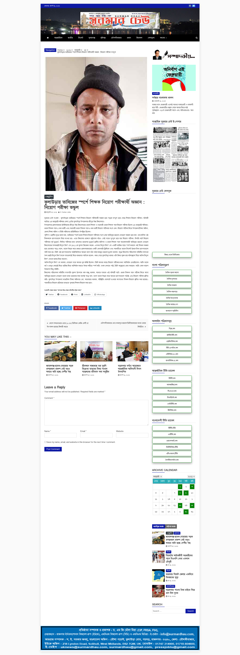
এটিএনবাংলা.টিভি (172, 453)
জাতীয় (70, 38)
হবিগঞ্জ (103, 38)
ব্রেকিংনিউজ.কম (172, 341)
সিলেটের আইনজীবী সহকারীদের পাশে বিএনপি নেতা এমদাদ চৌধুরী (179, 558)
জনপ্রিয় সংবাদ (159, 526)
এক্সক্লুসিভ (49, 196)
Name (47, 431)
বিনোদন (139, 38)
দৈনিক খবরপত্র (172, 291)
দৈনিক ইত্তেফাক (172, 298)
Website (120, 431)
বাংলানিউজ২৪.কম (172, 360)
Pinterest (81, 308)
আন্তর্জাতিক (58, 38)
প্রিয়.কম (172, 328)
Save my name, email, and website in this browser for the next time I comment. (81, 442)
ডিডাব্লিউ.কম (172, 397)
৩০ (186, 512)
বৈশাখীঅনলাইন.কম (171, 459)
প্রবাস (129, 38)
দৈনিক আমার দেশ (172, 304)
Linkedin (96, 308)
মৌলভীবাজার (116, 38)
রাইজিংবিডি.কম (172, 335)
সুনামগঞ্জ (92, 38)
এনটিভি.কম (172, 434)
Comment (49, 398)
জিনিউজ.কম (172, 410)
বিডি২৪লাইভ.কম (172, 347)
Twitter (193, 6)
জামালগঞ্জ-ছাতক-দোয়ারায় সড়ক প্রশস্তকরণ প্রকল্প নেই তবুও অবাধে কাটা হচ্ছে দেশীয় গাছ (59, 368)
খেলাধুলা (151, 38)
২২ (180, 505)
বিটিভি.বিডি (172, 428)
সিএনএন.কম (172, 391)
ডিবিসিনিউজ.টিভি (172, 447)
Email (83, 431)
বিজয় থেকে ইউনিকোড (172, 254)
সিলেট (80, 38)
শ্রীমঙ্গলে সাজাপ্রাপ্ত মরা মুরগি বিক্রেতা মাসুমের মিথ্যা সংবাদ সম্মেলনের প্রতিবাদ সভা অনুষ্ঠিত (95, 368)
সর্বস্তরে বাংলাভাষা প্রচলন (162, 97)
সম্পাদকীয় (156, 93)
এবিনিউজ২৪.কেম (172, 354)
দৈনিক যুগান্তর (172, 278)
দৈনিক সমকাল (172, 285)
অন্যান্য (162, 38)
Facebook (190, 6)
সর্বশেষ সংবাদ (171, 526)
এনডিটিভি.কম (172, 403)
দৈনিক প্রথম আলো (172, 272)
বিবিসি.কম (172, 378)
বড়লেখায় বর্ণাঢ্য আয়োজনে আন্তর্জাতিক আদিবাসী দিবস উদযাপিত (129, 368)
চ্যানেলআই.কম (172, 440)
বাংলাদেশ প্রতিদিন (172, 310)
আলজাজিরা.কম (172, 384)
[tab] (158, 526)
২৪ (192, 505)
